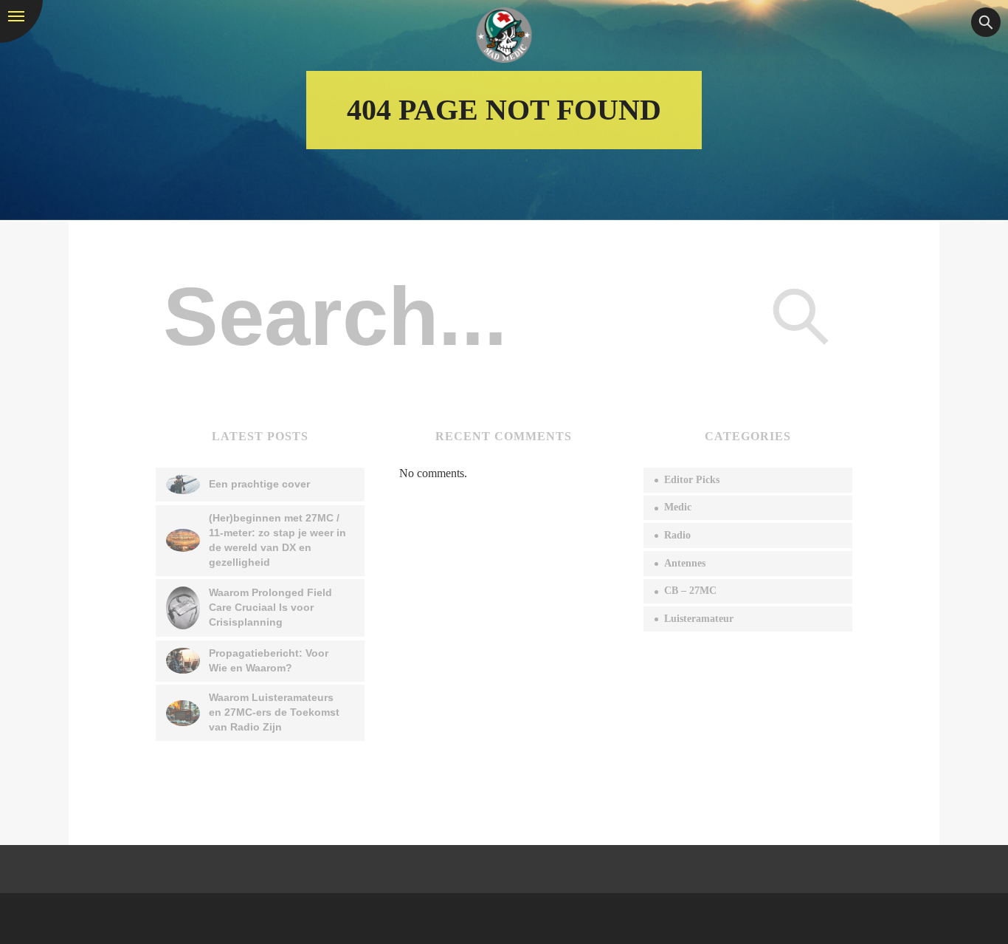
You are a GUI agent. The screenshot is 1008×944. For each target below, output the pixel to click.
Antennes (684, 563)
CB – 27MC (690, 590)
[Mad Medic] (504, 35)
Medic (677, 507)
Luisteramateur (698, 618)
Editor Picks (691, 479)
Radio (677, 535)
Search (800, 316)
